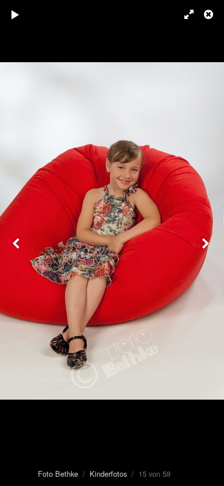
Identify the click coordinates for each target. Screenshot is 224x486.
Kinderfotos (108, 473)
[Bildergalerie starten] (15, 14)
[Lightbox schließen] (209, 14)
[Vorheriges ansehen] (17, 243)
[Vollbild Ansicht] (183, 14)
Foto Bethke (58, 473)
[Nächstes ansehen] (207, 243)
